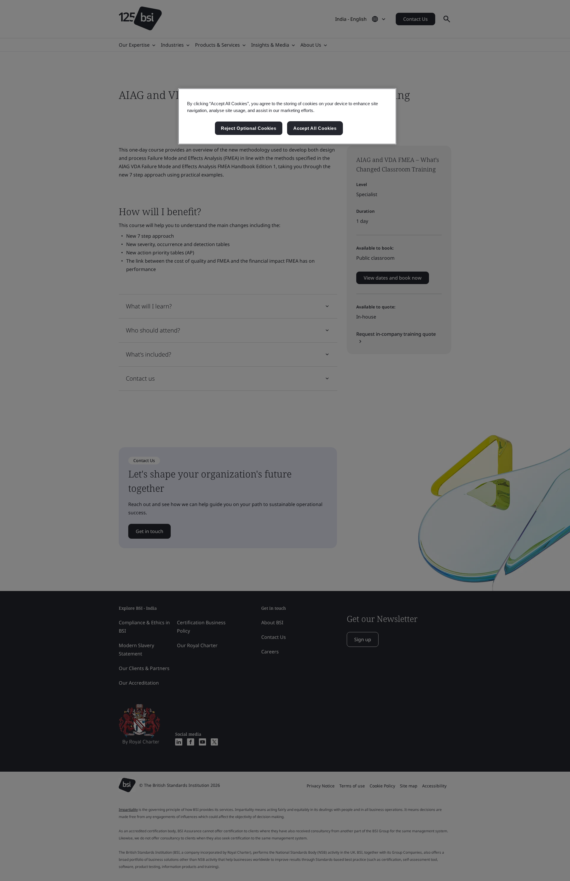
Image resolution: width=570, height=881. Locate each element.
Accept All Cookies (315, 128)
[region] (287, 116)
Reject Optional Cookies (248, 128)
